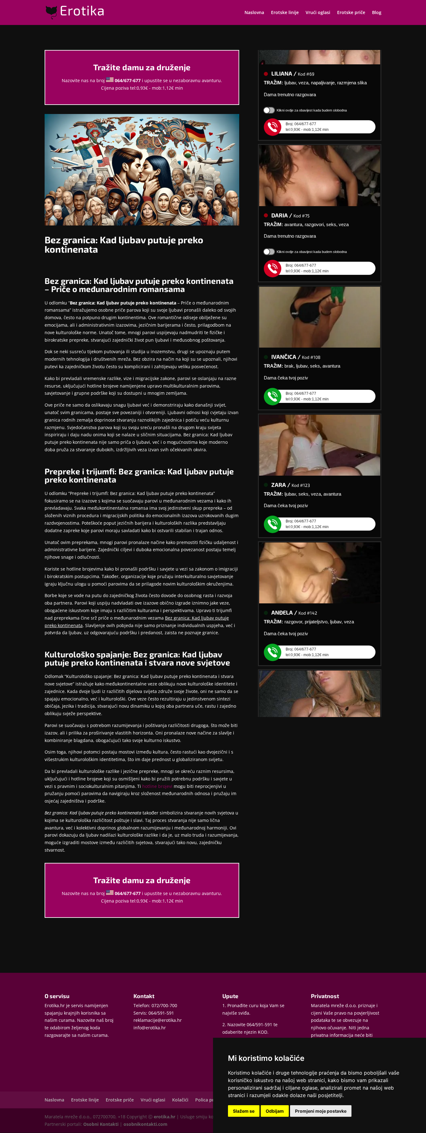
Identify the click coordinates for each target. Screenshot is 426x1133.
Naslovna (254, 12)
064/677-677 (128, 80)
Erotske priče (351, 12)
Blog (376, 12)
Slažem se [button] (243, 1111)
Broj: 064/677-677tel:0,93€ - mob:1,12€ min (307, 115)
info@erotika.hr (149, 1028)
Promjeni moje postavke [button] (320, 1111)
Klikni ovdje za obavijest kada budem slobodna (312, 99)
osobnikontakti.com (145, 1124)
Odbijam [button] (275, 1111)
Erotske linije (285, 12)
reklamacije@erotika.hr (157, 1020)
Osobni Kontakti (101, 1124)
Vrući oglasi (318, 12)
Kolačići (180, 1100)
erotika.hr (164, 1117)
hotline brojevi (157, 786)
